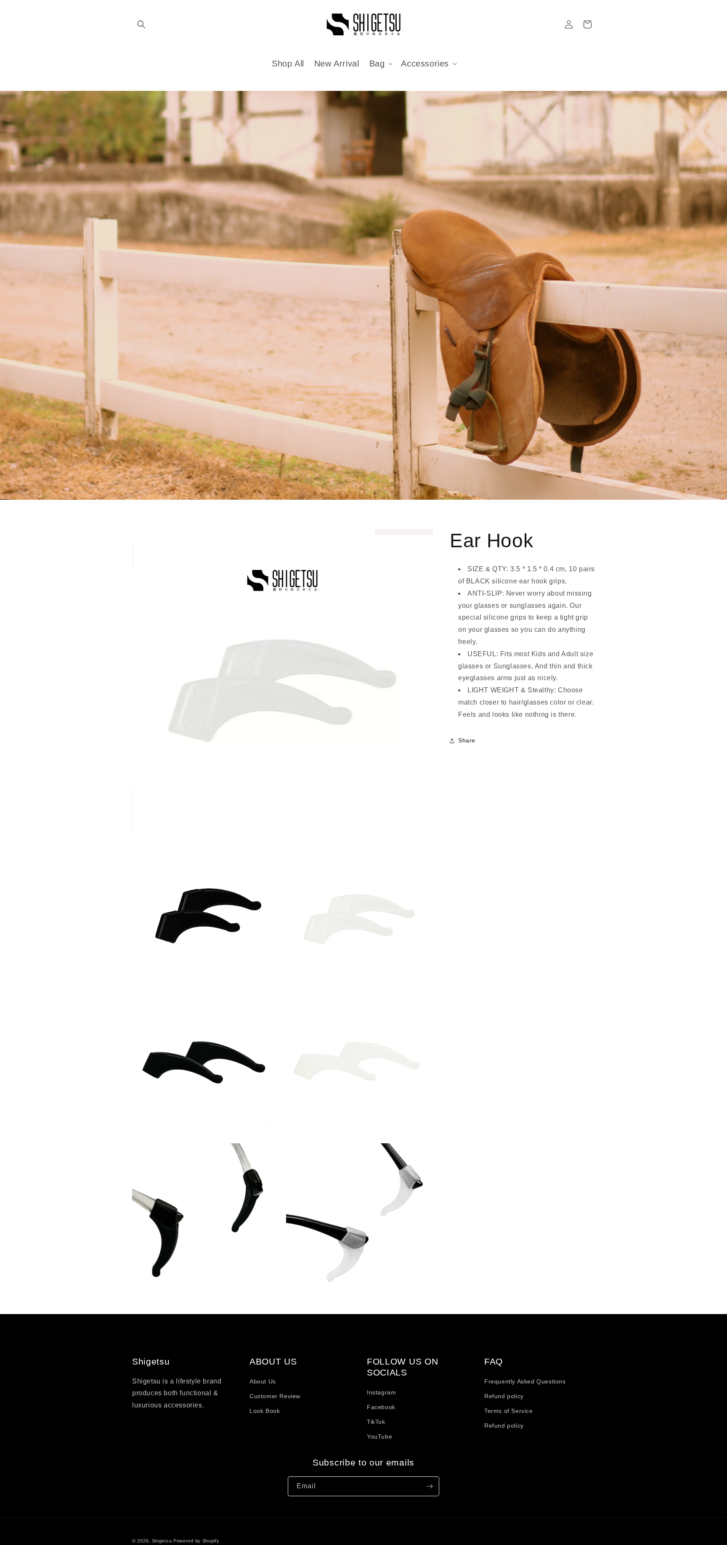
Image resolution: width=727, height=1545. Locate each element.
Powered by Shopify (196, 1540)
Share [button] (466, 740)
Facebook (381, 1407)
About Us (262, 1381)
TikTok (376, 1421)
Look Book (264, 1410)
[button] (141, 24)
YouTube (379, 1437)
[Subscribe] (429, 1486)
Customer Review (274, 1396)
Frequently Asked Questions (525, 1381)
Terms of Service (508, 1410)
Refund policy (504, 1396)
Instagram (381, 1392)
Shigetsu (162, 1540)
